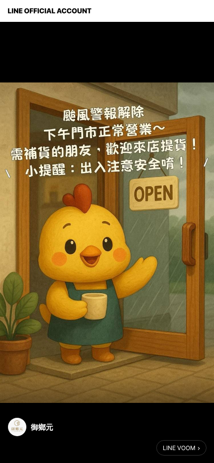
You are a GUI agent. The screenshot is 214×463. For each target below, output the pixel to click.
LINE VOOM (179, 448)
